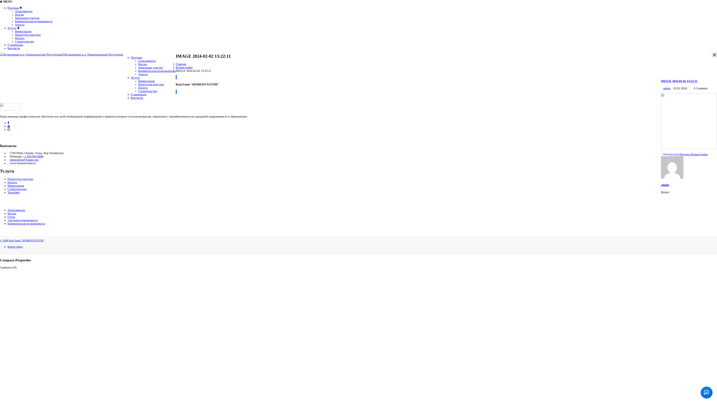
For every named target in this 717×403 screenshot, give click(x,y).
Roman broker (184, 67)
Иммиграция (23, 31)
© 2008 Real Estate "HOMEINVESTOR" (22, 240)
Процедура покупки (28, 34)
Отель (11, 216)
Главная (181, 64)
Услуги (11, 28)
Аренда (19, 24)
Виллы (19, 14)
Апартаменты (23, 11)
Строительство (24, 41)
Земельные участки (27, 18)
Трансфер (13, 192)
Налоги (19, 38)
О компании (15, 44)
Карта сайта (15, 246)
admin (667, 88)
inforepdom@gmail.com (24, 159)
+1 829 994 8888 (33, 156)
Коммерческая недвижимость (33, 21)
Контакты (13, 48)
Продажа (13, 8)
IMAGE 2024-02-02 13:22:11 (679, 81)
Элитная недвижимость (22, 220)
